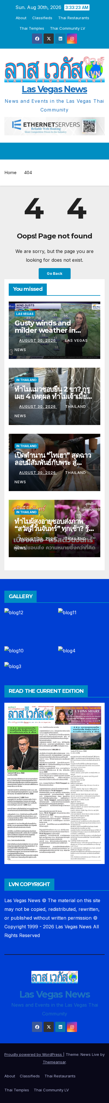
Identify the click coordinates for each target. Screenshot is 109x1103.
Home (10, 172)
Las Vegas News (54, 89)
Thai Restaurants (73, 17)
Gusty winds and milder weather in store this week (45, 330)
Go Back (54, 273)
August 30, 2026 (38, 340)
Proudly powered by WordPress (33, 1054)
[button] (89, 151)
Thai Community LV (67, 28)
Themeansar (54, 1062)
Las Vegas (24, 314)
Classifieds (42, 17)
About (21, 17)
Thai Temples (31, 28)
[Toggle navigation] (100, 151)
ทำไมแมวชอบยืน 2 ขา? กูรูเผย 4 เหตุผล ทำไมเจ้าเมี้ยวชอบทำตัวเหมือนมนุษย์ (52, 396)
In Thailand (26, 380)
